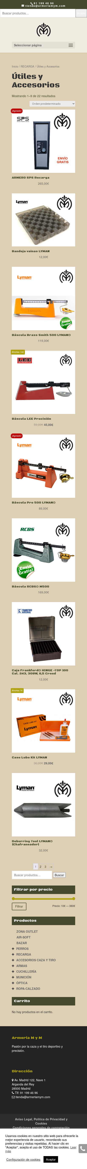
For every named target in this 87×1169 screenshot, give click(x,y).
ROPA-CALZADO (28, 988)
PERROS (22, 948)
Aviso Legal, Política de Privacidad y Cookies (41, 1121)
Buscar (81, 13)
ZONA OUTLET (27, 931)
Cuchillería (26, 971)
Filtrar (19, 906)
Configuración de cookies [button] (23, 1159)
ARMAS (21, 966)
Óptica (21, 983)
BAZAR (21, 943)
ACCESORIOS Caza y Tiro (36, 960)
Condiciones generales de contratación (41, 1127)
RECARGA (27, 66)
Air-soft (23, 937)
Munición (23, 977)
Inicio (15, 66)
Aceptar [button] (51, 1159)
